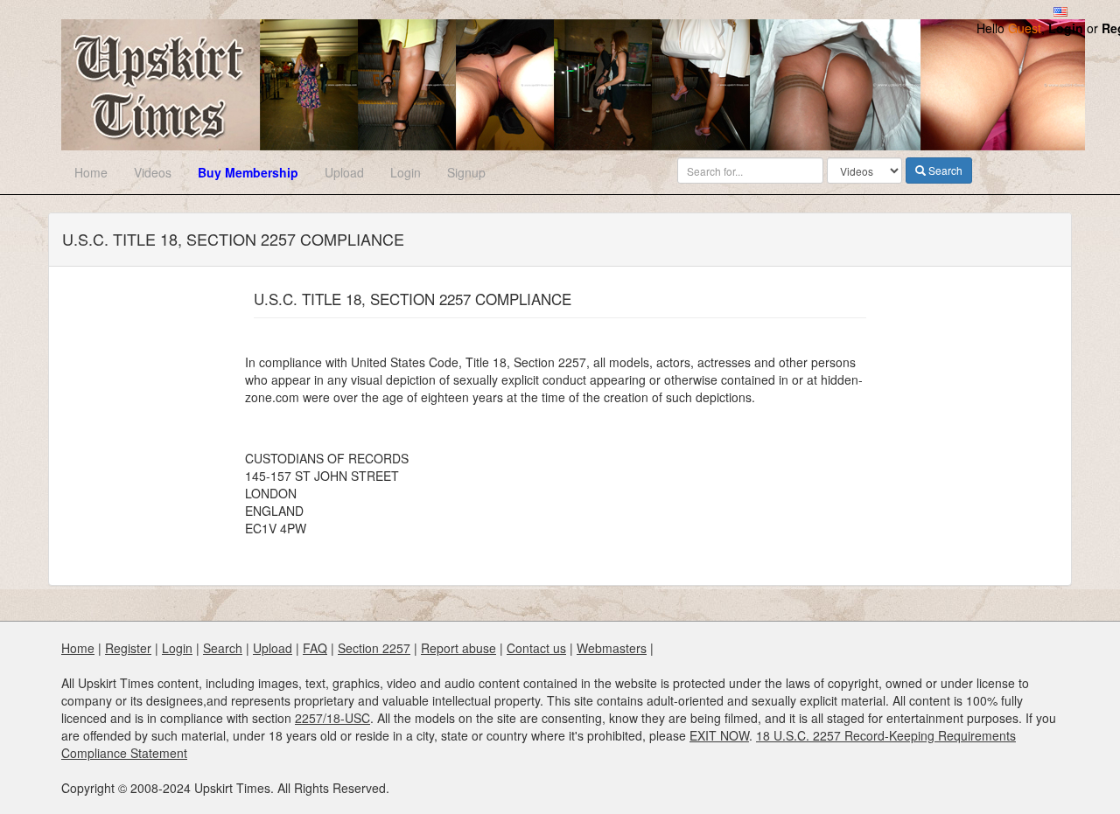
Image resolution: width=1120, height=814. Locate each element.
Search (944, 170)
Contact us (536, 648)
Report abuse (458, 648)
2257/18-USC (332, 718)
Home (91, 172)
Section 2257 (374, 648)
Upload (344, 172)
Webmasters (612, 648)
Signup (466, 172)
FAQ (315, 648)
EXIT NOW (719, 735)
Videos (153, 172)
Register (128, 648)
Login (1065, 28)
